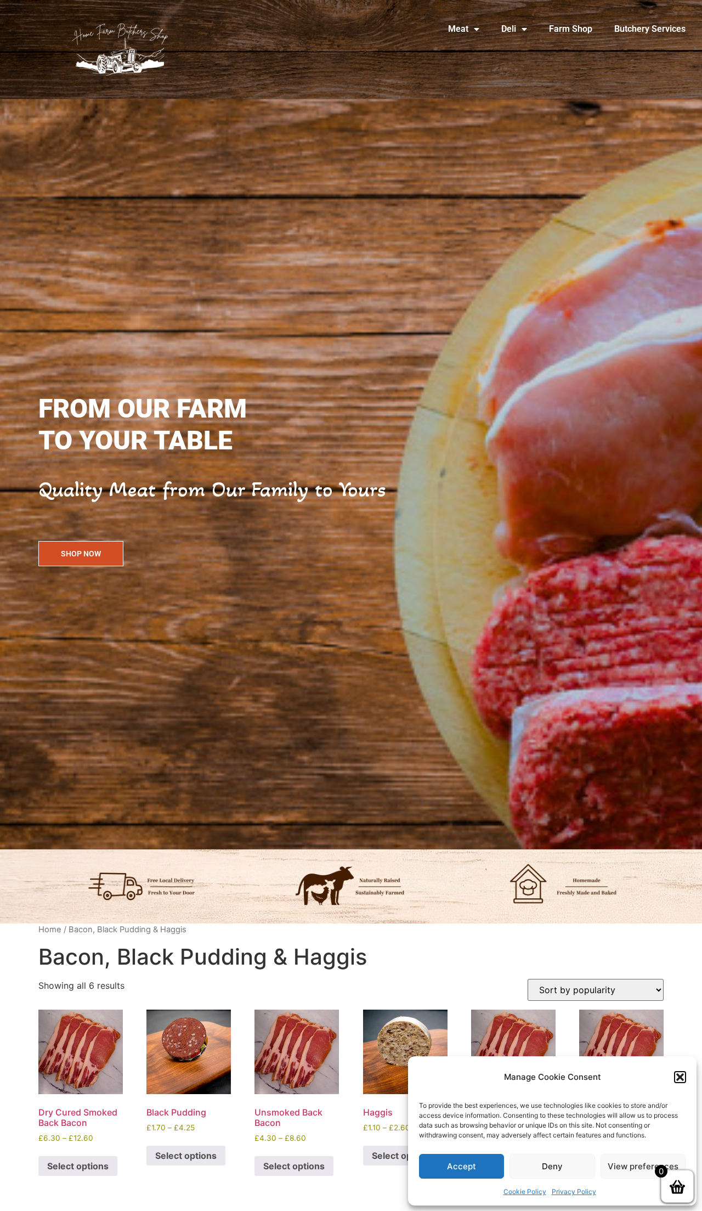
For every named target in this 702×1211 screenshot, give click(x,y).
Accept (461, 1166)
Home (49, 929)
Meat (458, 29)
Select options (78, 1166)
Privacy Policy (574, 1191)
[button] (680, 1077)
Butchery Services (650, 29)
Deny (552, 1166)
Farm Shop (570, 29)
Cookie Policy (524, 1191)
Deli (508, 29)
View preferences (643, 1166)
